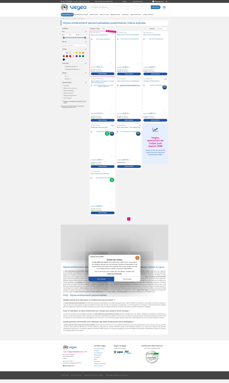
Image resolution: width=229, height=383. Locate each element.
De (63, 35)
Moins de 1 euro (104, 14)
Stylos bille (66, 85)
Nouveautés (125, 14)
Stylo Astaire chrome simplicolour (128, 34)
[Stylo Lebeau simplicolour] (102, 50)
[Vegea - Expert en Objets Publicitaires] (73, 10)
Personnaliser (127, 279)
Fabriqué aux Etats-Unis (72, 69)
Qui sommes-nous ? (138, 1)
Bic (67, 76)
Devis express (102, 73)
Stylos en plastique (68, 90)
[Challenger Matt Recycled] (103, 143)
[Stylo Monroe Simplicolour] (155, 50)
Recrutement (97, 355)
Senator (68, 79)
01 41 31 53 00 (68, 361)
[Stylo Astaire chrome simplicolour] (129, 50)
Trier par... (152, 28)
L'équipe (124, 1)
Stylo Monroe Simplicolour (152, 34)
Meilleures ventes (115, 14)
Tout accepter (101, 279)
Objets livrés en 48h (135, 14)
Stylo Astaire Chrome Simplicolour (128, 81)
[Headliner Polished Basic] (155, 96)
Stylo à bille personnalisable (100, 173)
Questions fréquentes (100, 363)
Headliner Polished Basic (151, 81)
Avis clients (97, 357)
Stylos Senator (67, 98)
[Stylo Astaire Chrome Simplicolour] (129, 96)
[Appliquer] (78, 35)
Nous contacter (98, 365)
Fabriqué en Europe (71, 66)
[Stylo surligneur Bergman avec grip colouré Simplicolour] (103, 96)
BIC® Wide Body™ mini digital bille (128, 127)
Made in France (94, 14)
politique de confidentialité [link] (114, 273)
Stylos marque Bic (68, 93)
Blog (95, 359)
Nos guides (97, 361)
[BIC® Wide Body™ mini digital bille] (129, 143)
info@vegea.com (159, 1)
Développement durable (81, 14)
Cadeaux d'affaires (148, 14)
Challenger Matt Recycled (99, 127)
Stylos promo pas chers (69, 95)
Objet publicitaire (66, 14)
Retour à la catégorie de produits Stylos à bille (75, 102)
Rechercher (155, 7)
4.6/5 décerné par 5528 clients (105, 1)
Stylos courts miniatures (70, 88)
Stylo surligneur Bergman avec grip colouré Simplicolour (102, 82)
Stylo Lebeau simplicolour (99, 35)
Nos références (98, 353)
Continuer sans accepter (97, 256)
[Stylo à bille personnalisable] (103, 189)
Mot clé (64, 41)
